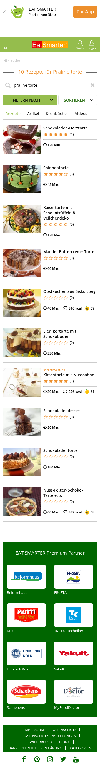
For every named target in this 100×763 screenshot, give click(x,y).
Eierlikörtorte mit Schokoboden (59, 333)
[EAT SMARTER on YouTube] (76, 759)
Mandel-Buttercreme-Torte (68, 251)
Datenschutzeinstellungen (50, 735)
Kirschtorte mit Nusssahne (68, 374)
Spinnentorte (56, 167)
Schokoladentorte (60, 450)
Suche (80, 48)
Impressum (34, 729)
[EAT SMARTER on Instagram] (50, 759)
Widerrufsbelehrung (50, 741)
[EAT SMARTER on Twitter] (63, 759)
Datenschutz (64, 729)
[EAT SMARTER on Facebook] (24, 759)
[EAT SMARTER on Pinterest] (37, 759)
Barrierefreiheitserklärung (35, 747)
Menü (8, 48)
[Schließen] (4, 11)
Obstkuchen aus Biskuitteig (69, 291)
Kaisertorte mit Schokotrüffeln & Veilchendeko (59, 213)
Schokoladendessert (62, 410)
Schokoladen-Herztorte (65, 128)
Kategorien (80, 747)
